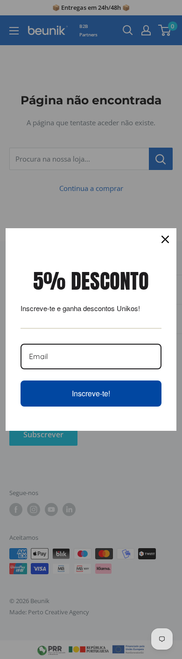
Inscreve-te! (91, 393)
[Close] (165, 239)
